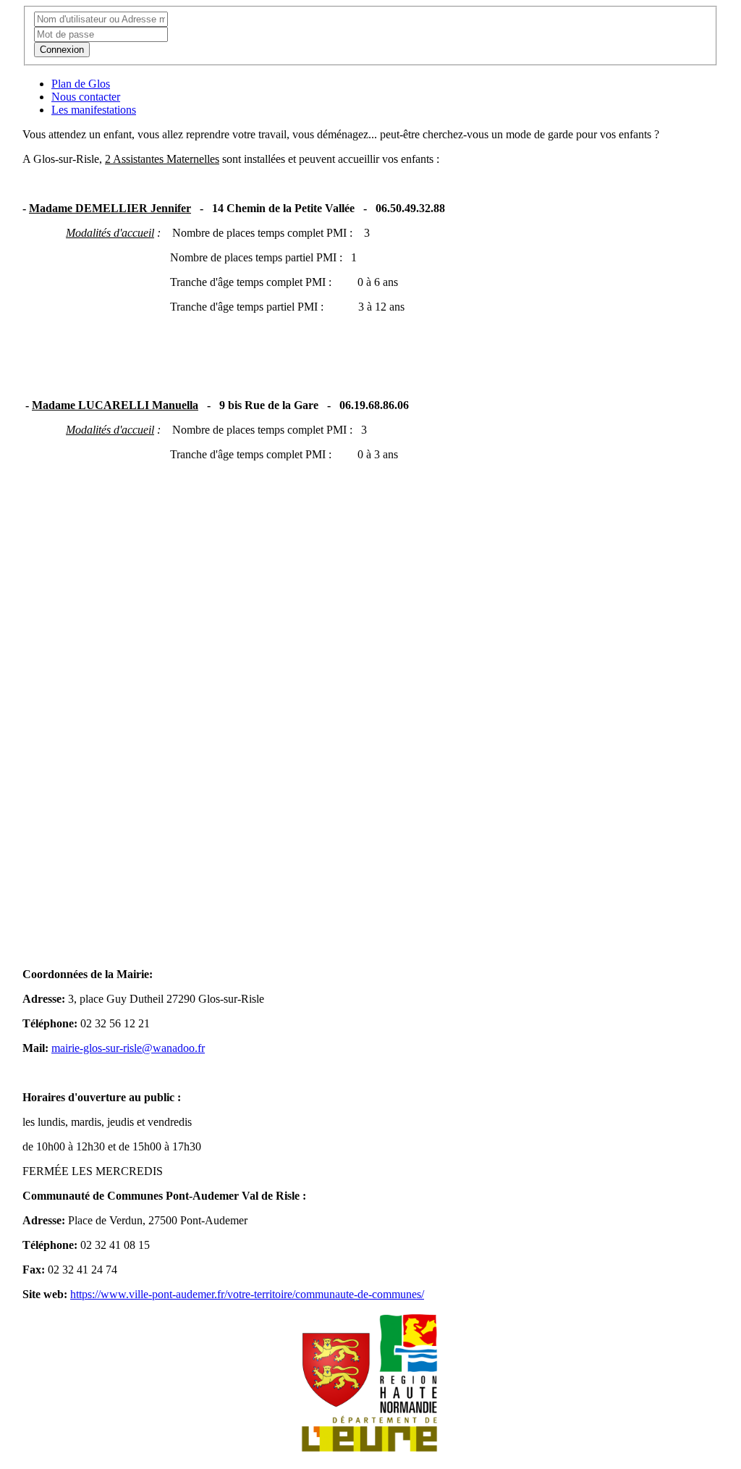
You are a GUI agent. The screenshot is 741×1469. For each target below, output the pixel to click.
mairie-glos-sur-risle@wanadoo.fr (128, 1048)
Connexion (62, 49)
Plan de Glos (80, 83)
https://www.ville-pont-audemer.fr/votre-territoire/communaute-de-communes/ (247, 1294)
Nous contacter (85, 97)
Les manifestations (93, 110)
